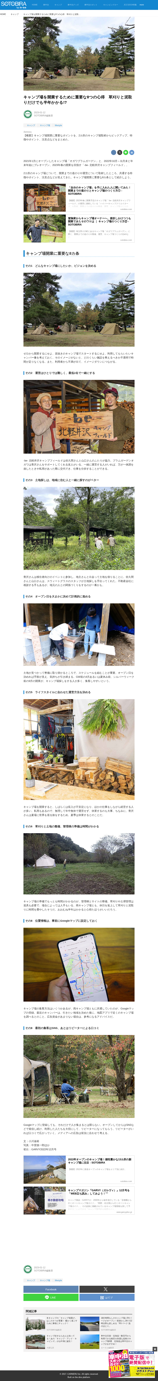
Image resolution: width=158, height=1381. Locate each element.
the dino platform (82, 1377)
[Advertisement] (79, 1238)
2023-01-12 (39, 112)
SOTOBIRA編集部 (43, 115)
